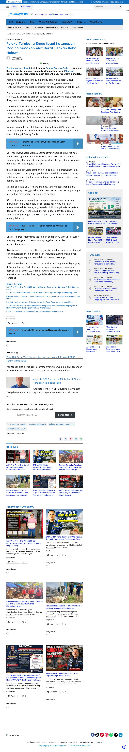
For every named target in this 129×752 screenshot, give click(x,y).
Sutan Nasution (17, 57)
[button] (120, 7)
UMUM (63, 27)
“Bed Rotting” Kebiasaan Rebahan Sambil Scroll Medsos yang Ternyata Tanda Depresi (114, 329)
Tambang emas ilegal (18, 68)
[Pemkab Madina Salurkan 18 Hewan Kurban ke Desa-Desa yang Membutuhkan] (18, 481)
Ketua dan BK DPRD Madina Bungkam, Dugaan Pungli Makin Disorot (34, 311)
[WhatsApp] (111, 735)
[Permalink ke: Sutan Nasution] (8, 58)
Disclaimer (53, 742)
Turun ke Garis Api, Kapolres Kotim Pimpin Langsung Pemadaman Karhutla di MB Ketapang (111, 129)
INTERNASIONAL (95, 22)
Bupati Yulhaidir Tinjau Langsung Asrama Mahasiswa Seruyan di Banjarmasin (106, 298)
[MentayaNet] (18, 14)
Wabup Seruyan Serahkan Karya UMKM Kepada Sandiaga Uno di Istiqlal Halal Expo (107, 271)
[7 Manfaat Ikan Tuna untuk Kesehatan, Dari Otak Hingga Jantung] (94, 320)
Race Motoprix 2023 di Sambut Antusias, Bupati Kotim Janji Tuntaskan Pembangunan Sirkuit (112, 240)
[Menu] (8, 7)
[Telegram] (121, 735)
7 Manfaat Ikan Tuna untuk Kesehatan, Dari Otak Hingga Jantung (93, 329)
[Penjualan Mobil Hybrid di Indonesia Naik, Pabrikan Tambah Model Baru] (104, 208)
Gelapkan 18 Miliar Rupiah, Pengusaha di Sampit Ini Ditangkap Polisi (105, 262)
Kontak (99, 742)
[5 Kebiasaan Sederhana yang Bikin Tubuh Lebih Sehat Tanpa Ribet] (114, 339)
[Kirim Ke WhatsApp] (81, 439)
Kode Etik (73, 742)
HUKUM (80, 22)
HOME (10, 22)
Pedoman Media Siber (36, 742)
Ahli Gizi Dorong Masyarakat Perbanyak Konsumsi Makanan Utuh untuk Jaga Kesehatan (94, 349)
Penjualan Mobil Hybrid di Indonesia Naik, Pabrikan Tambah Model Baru (103, 222)
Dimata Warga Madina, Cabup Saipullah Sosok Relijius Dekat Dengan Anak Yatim (93, 60)
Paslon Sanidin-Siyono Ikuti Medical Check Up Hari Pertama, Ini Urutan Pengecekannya (94, 80)
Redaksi (63, 742)
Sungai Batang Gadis (57, 68)
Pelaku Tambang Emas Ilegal (61, 424)
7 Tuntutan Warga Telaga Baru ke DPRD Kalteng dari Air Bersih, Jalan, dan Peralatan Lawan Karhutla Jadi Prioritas (111, 147)
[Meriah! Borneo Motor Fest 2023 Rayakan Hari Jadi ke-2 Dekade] (95, 231)
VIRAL (26, 27)
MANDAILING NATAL (14, 39)
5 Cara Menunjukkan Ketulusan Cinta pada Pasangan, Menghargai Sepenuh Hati (107, 280)
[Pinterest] (102, 735)
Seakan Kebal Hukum (17, 429)
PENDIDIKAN (38, 27)
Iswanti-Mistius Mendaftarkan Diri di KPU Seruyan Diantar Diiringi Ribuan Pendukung (114, 80)
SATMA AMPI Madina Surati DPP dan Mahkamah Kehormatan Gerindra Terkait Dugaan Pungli (42, 288)
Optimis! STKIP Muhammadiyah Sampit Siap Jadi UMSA (107, 289)
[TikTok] (116, 735)
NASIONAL (20, 22)
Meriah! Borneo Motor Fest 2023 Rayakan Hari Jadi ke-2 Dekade (95, 240)
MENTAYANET (26, 7)
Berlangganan (65, 414)
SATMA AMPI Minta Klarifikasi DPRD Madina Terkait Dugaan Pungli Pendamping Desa (41, 293)
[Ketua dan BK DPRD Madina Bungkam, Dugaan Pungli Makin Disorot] (71, 481)
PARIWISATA (51, 27)
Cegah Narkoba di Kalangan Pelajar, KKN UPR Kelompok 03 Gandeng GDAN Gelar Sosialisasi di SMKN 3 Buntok (103, 165)
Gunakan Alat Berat (37, 424)
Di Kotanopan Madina (17, 424)
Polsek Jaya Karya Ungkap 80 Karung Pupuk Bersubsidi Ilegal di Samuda (102, 183)
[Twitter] (97, 735)
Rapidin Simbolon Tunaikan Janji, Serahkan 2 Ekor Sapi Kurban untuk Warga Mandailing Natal (43, 297)
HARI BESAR (67, 22)
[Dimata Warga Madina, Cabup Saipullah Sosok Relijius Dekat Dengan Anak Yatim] (94, 51)
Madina (69, 71)
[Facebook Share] (60, 439)
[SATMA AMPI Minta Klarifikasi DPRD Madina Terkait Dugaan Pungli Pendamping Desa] (44, 456)
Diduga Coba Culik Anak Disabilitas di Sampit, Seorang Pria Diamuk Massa (102, 174)
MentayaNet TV (86, 742)
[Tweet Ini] (66, 439)
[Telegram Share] (76, 439)
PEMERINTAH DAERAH (48, 22)
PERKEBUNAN (77, 27)
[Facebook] (93, 735)
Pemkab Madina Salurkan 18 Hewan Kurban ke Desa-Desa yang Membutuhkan (39, 302)
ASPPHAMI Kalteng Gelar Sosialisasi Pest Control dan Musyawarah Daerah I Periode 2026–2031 (111, 111)
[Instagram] (107, 735)
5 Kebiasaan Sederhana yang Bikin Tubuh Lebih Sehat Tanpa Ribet (113, 349)
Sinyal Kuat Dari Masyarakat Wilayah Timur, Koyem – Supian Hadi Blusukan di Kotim (113, 60)
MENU (15, 7)
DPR (32, 22)
